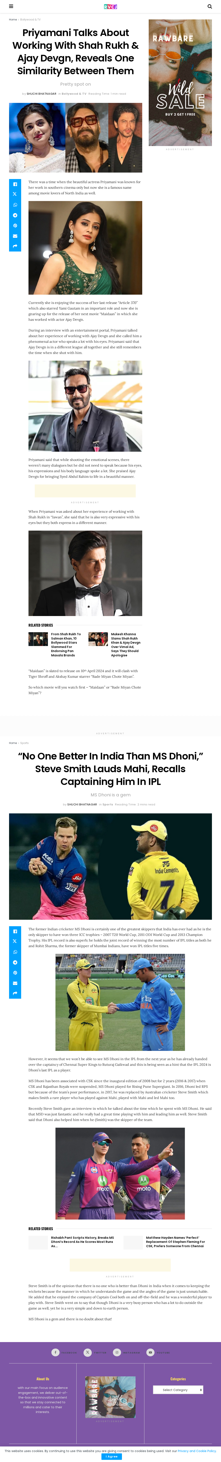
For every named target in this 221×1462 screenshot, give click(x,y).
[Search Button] (210, 6)
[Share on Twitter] (15, 194)
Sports (24, 743)
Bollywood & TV (30, 19)
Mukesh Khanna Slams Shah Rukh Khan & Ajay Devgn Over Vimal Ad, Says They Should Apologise (125, 644)
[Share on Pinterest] (15, 225)
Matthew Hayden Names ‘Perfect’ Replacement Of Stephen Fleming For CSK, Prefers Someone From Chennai (175, 1242)
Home (13, 19)
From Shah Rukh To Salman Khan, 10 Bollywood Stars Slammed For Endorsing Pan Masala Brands (66, 644)
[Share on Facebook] (15, 184)
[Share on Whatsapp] (15, 205)
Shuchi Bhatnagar (41, 94)
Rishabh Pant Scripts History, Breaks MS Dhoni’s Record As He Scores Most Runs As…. (82, 1242)
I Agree (112, 1456)
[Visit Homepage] (110, 6)
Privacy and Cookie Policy (197, 1451)
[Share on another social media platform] (15, 246)
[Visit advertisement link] (180, 82)
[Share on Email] (15, 236)
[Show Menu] (11, 6)
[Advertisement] (85, 490)
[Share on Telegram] (15, 215)
